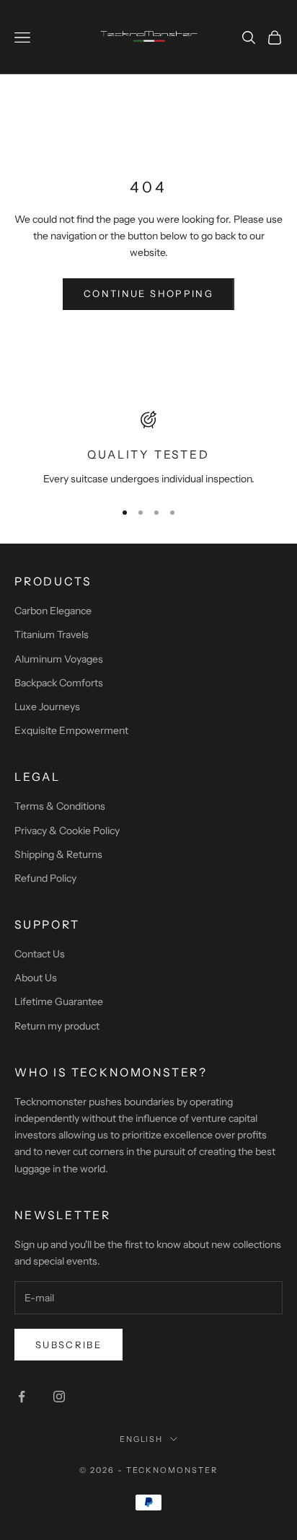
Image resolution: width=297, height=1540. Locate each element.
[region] (148, 449)
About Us (35, 977)
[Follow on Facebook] (21, 1396)
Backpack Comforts (58, 682)
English (142, 1439)
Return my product (56, 1025)
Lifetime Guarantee (58, 1001)
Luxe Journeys (47, 706)
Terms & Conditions (59, 806)
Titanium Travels (51, 634)
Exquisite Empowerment (71, 730)
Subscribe (68, 1344)
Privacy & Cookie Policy (67, 830)
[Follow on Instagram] (59, 1396)
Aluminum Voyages (58, 658)
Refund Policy (45, 878)
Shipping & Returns (58, 854)
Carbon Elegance (53, 610)
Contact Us (39, 953)
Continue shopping (148, 293)
